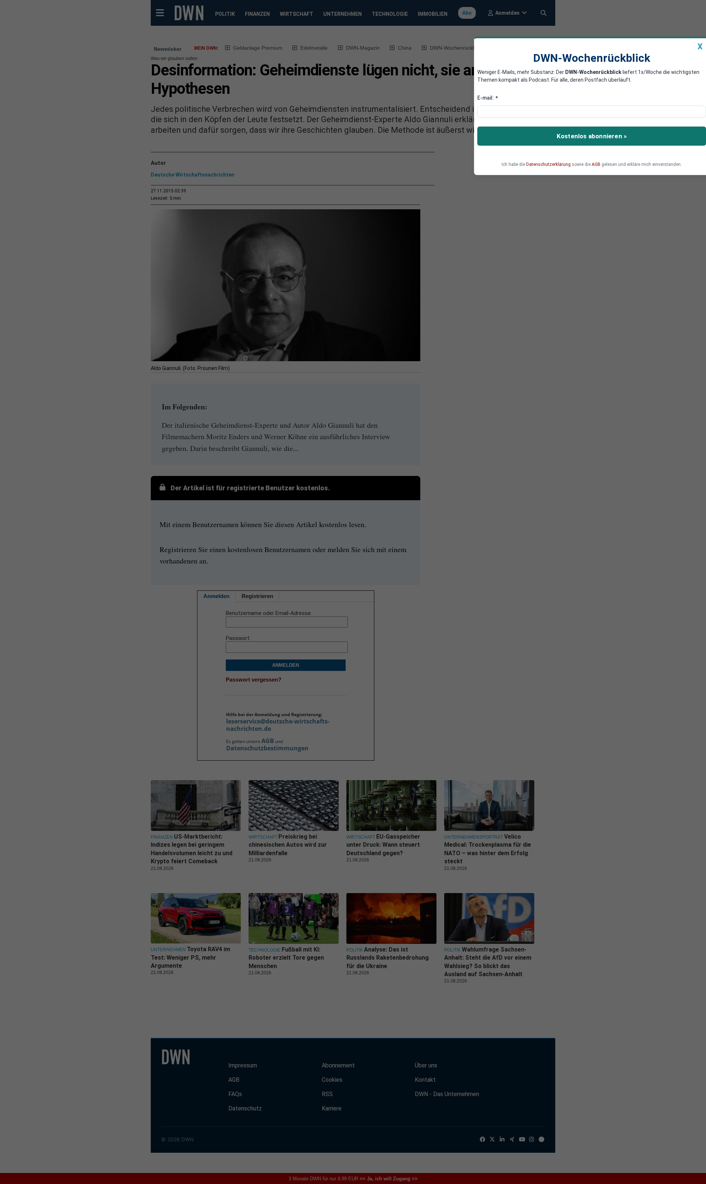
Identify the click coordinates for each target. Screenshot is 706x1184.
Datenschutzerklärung (548, 164)
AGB (596, 164)
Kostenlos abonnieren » (592, 136)
